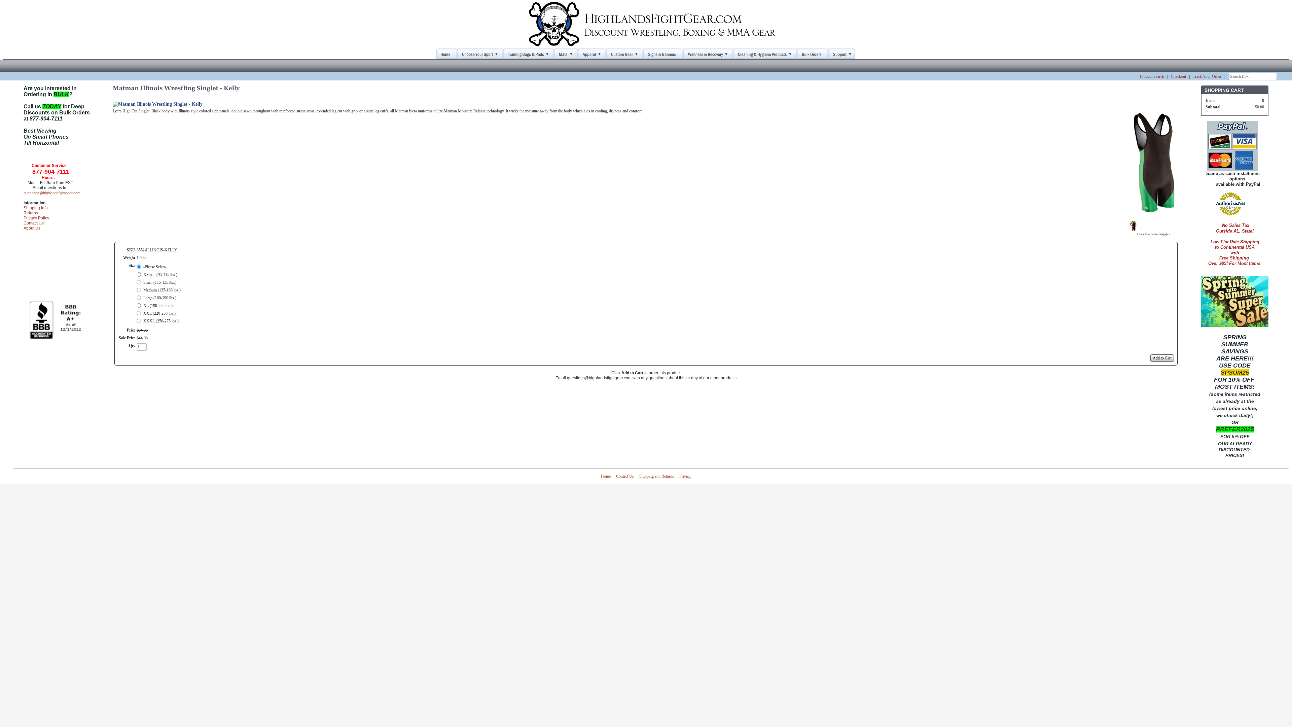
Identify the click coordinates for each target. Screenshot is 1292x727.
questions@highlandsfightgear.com (52, 193)
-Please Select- (155, 267)
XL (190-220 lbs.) (158, 305)
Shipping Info (36, 208)
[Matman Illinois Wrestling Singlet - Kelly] (1153, 216)
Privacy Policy (36, 218)
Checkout (1178, 76)
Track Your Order (1207, 76)
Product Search (1152, 76)
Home (606, 476)
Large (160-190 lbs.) (159, 298)
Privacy (685, 476)
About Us (32, 228)
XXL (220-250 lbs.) (159, 313)
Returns (31, 213)
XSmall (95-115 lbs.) (160, 274)
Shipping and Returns (656, 476)
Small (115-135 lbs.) (159, 282)
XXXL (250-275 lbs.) (161, 321)
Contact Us (34, 223)
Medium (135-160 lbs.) (162, 290)
